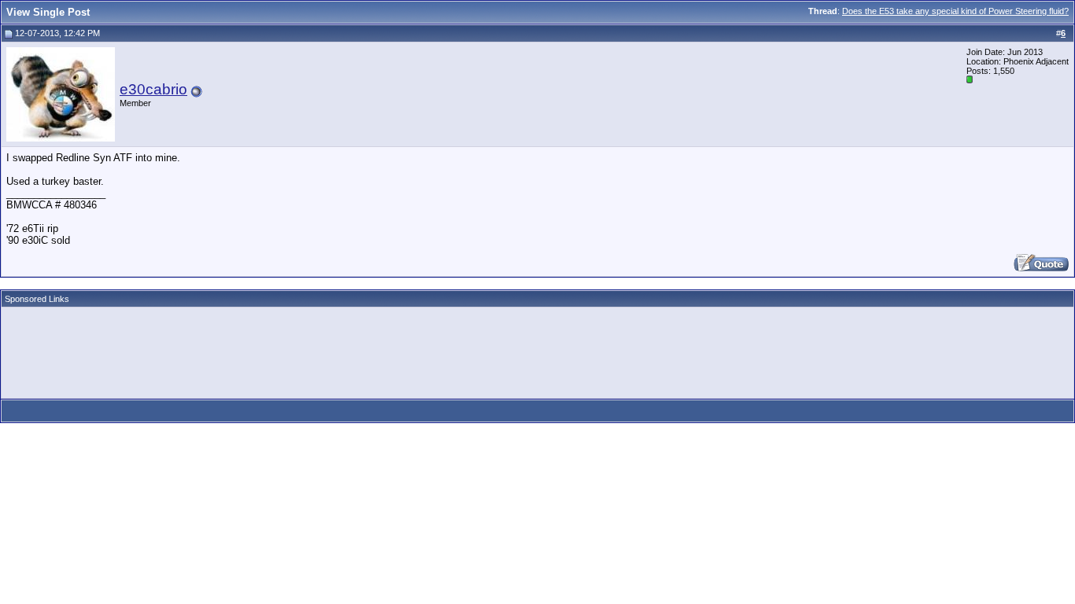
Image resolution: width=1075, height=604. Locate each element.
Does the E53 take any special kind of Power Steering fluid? (955, 11)
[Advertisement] (292, 347)
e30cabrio (153, 89)
